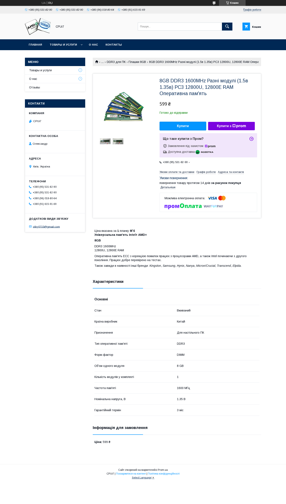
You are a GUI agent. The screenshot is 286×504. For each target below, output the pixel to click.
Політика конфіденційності (164, 473)
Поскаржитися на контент (131, 473)
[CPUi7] (38, 34)
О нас (93, 44)
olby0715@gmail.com (46, 226)
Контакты (114, 44)
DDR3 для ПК (116, 62)
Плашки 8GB (137, 62)
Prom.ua (163, 469)
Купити (183, 126)
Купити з (224, 126)
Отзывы (34, 87)
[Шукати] (227, 27)
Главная (35, 44)
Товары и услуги (63, 44)
